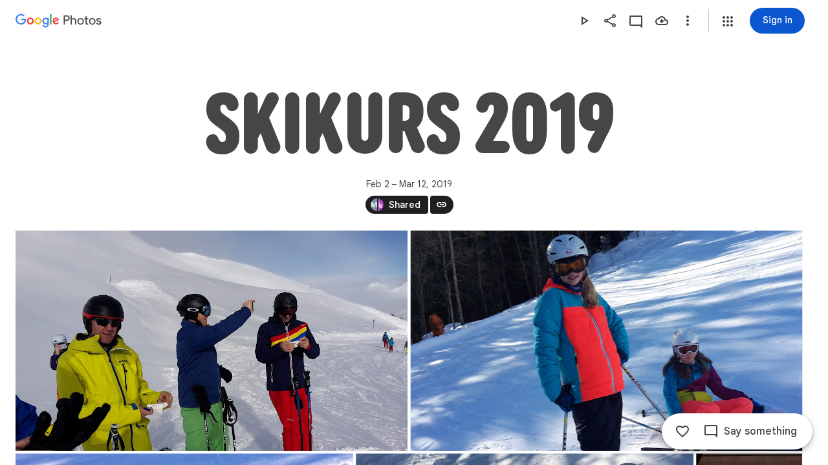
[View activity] (636, 21)
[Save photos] (662, 21)
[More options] (688, 21)
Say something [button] (760, 431)
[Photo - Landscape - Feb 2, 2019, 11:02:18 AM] (212, 341)
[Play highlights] (584, 20)
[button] (728, 21)
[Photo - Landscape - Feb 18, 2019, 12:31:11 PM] (607, 341)
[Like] (682, 431)
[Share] (610, 21)
